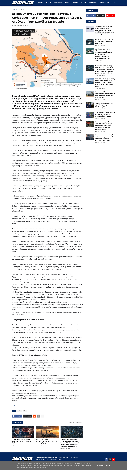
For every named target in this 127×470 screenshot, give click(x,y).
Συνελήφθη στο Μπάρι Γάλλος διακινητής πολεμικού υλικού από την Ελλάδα (105, 114)
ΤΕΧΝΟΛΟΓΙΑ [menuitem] (93, 3)
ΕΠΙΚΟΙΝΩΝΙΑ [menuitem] (104, 3)
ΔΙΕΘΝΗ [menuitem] (75, 3)
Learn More (100, 465)
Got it (108, 465)
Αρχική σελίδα (15, 9)
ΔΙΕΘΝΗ (22, 9)
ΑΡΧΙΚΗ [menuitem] (40, 3)
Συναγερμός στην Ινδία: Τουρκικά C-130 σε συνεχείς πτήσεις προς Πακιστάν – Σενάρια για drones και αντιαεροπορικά (104, 125)
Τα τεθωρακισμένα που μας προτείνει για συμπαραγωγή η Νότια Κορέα (104, 104)
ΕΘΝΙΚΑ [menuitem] (67, 3)
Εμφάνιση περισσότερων (76, 422)
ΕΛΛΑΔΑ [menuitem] (83, 3)
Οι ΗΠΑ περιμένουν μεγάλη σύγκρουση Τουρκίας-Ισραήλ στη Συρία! (22, 441)
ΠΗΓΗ (14, 406)
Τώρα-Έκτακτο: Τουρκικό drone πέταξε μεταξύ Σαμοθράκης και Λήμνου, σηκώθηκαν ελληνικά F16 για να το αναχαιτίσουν (104, 30)
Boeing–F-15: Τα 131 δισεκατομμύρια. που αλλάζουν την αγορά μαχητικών (46, 441)
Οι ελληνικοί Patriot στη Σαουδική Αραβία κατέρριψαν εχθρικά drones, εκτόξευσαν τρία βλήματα (105, 94)
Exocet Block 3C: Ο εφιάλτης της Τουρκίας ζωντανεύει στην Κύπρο (104, 41)
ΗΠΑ (24, 410)
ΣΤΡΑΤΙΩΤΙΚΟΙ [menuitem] (58, 3)
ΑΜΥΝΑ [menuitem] (48, 3)
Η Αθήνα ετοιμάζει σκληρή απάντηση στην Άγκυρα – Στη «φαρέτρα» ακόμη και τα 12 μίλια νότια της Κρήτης (104, 137)
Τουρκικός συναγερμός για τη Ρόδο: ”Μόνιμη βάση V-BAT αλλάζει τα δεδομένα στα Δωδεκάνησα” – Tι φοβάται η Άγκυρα (105, 82)
